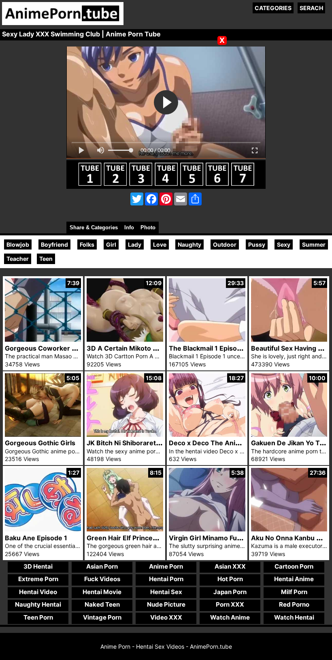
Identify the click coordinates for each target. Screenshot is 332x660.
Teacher (17, 258)
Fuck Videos (102, 579)
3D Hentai (38, 566)
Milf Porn (294, 592)
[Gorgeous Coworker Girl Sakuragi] (43, 339)
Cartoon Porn (294, 566)
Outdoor (224, 244)
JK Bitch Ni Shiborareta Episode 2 (139, 443)
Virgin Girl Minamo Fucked (210, 538)
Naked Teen (102, 604)
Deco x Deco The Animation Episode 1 (229, 443)
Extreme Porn (38, 579)
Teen (46, 258)
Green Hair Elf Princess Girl (130, 538)
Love (159, 244)
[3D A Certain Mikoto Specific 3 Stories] (125, 339)
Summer (314, 244)
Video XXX (166, 617)
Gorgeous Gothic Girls (40, 443)
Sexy (283, 244)
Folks (87, 244)
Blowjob (17, 244)
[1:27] (43, 529)
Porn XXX (230, 604)
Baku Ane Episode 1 (36, 538)
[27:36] (289, 529)
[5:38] (207, 529)
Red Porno (294, 604)
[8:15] (125, 529)
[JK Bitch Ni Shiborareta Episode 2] (125, 434)
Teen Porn (38, 617)
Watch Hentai (294, 617)
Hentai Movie (102, 592)
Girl (111, 244)
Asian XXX (230, 566)
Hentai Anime (294, 579)
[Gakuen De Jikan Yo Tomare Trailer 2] (289, 434)
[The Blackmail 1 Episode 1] (207, 339)
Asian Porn (102, 566)
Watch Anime (230, 617)
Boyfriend (54, 244)
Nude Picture (166, 604)
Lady (134, 244)
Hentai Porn (166, 579)
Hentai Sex (166, 592)
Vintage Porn (102, 617)
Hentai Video (38, 592)
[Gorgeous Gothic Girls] (43, 434)
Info (129, 227)
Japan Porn (230, 592)
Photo (147, 227)
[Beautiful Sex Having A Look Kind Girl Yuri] (289, 339)
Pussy (256, 244)
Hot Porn (230, 579)
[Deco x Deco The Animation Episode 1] (207, 434)
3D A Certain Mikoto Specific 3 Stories (147, 348)
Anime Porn (166, 566)
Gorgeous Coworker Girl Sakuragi (58, 348)
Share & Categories (94, 227)
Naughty (189, 244)
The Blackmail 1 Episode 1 (209, 348)
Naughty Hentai (38, 604)
